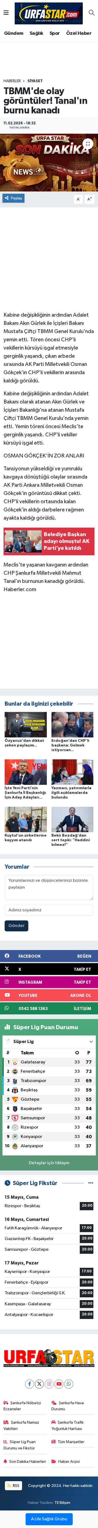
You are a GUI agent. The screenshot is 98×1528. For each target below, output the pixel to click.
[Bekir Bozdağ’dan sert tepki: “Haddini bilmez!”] (72, 819)
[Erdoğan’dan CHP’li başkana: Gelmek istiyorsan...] (72, 724)
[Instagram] (49, 1384)
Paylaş (16, 198)
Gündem (13, 33)
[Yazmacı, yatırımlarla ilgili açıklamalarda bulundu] (72, 772)
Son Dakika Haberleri (27, 1462)
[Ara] (91, 13)
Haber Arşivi (69, 1462)
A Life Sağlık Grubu (49, 1519)
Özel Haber (78, 33)
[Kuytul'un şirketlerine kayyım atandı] (26, 819)
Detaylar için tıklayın (49, 1163)
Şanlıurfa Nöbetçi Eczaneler (22, 1406)
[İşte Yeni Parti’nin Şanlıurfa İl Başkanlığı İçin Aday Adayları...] (26, 772)
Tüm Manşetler (71, 1442)
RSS (15, 1486)
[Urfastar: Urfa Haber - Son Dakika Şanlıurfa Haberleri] (49, 13)
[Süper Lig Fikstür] (90, 1183)
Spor (55, 33)
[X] (39, 1384)
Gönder (16, 925)
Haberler (12, 81)
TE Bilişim (62, 1503)
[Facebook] (29, 1384)
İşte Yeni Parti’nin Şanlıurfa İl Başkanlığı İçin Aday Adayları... (25, 792)
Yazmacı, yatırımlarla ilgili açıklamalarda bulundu (71, 792)
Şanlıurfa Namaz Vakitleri (21, 1425)
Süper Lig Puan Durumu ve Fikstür (20, 1445)
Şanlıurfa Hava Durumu (67, 1406)
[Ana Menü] (6, 13)
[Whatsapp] (68, 1384)
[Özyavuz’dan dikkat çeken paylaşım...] (26, 724)
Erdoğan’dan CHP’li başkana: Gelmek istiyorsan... (70, 745)
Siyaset (35, 81)
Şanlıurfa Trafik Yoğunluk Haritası (67, 1425)
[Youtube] (58, 1384)
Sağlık (36, 33)
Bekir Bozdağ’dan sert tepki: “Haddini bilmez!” (70, 840)
